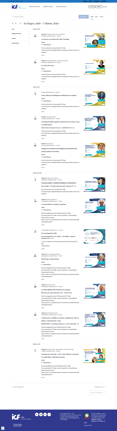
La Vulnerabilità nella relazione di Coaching (55, 290)
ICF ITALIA (96, 1)
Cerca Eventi (83, 16)
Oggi (20, 23)
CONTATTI (103, 1)
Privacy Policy (17, 424)
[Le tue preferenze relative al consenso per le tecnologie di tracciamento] (2, 428)
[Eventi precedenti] (13, 23)
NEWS (90, 1)
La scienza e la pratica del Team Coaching (55, 39)
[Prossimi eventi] (16, 23)
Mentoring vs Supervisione (50, 259)
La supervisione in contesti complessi (53, 204)
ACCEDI (92, 6)
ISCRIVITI (99, 6)
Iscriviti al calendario (96, 392)
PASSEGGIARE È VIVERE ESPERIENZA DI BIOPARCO (58, 183)
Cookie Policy (17, 426)
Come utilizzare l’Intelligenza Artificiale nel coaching (58, 95)
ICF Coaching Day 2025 (49, 233)
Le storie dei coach (47, 65)
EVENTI (85, 1)
